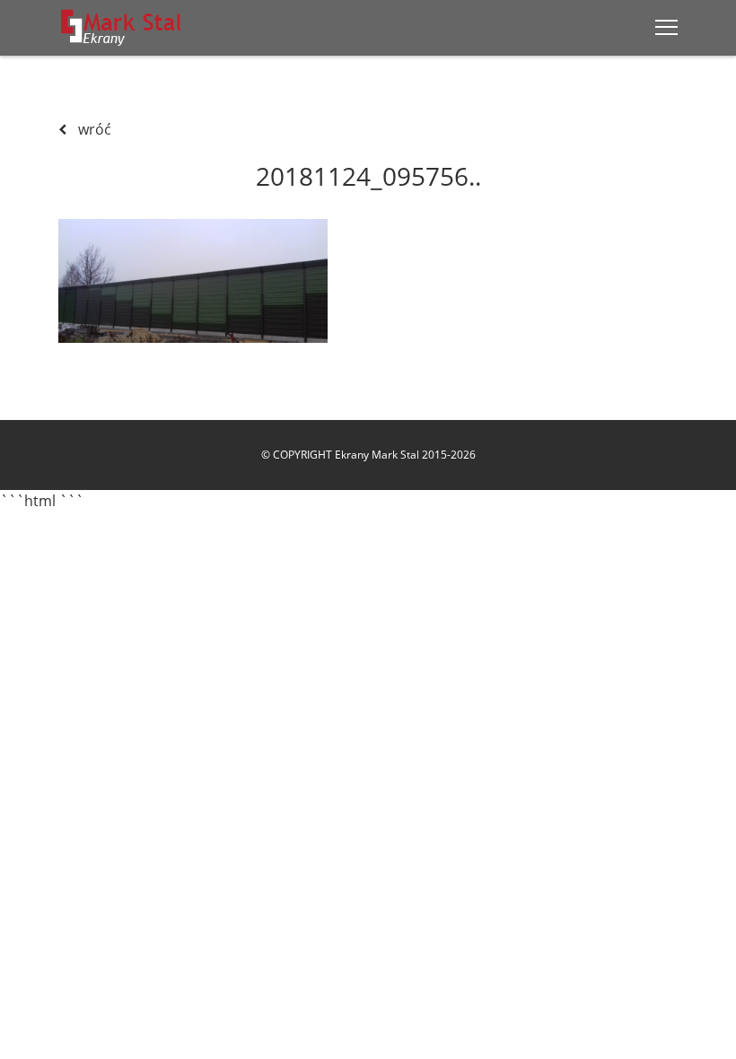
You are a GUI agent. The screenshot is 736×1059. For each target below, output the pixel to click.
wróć (92, 129)
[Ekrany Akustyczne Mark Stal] (121, 27)
